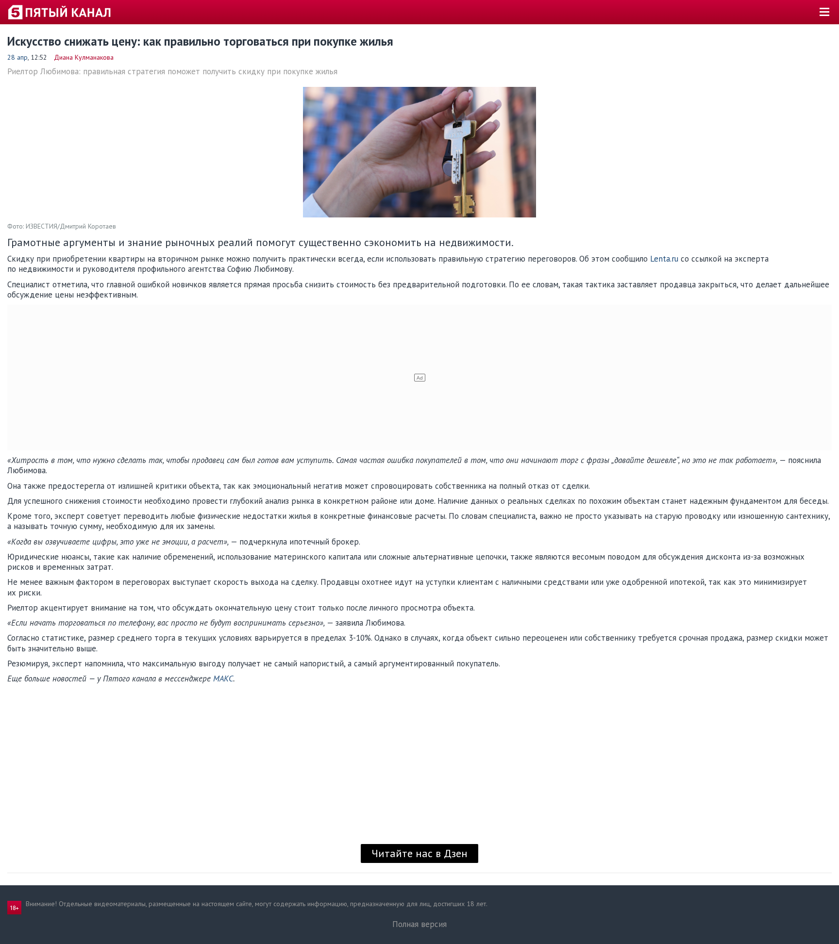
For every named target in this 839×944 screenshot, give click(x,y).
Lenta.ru (664, 258)
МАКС (223, 678)
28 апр (17, 57)
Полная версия (419, 924)
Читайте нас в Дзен (419, 853)
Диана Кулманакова (84, 57)
